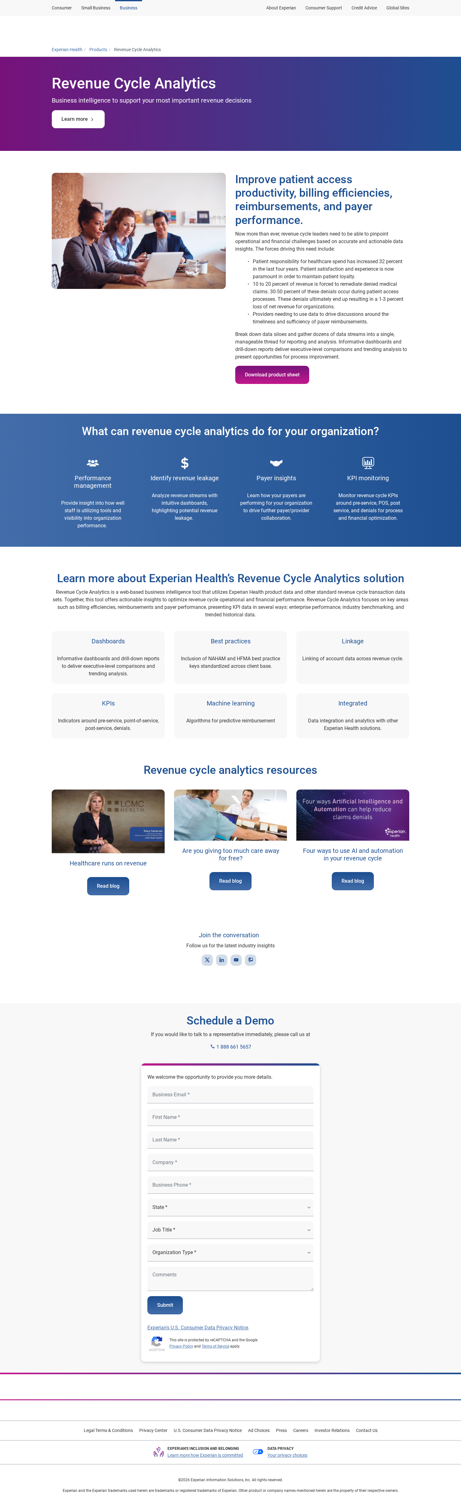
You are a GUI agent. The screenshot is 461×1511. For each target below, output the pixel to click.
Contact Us (367, 1430)
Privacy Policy (181, 1346)
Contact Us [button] (329, 29)
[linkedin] (221, 960)
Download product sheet (272, 375)
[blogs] (250, 960)
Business (128, 7)
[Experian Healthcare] (76, 29)
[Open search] (403, 29)
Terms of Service (215, 1346)
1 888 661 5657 (233, 1047)
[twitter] (207, 960)
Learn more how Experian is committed (205, 1455)
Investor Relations (332, 1430)
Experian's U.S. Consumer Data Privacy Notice (197, 1328)
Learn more (74, 119)
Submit (165, 1305)
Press (281, 1430)
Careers (300, 1430)
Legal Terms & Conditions (108, 1430)
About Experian (281, 7)
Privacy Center (153, 1430)
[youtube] (236, 960)
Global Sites (397, 7)
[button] (152, 29)
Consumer (62, 7)
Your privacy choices (287, 1455)
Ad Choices (259, 1430)
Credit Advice (364, 7)
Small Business (95, 7)
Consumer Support (323, 7)
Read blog (108, 886)
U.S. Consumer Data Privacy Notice (208, 1430)
